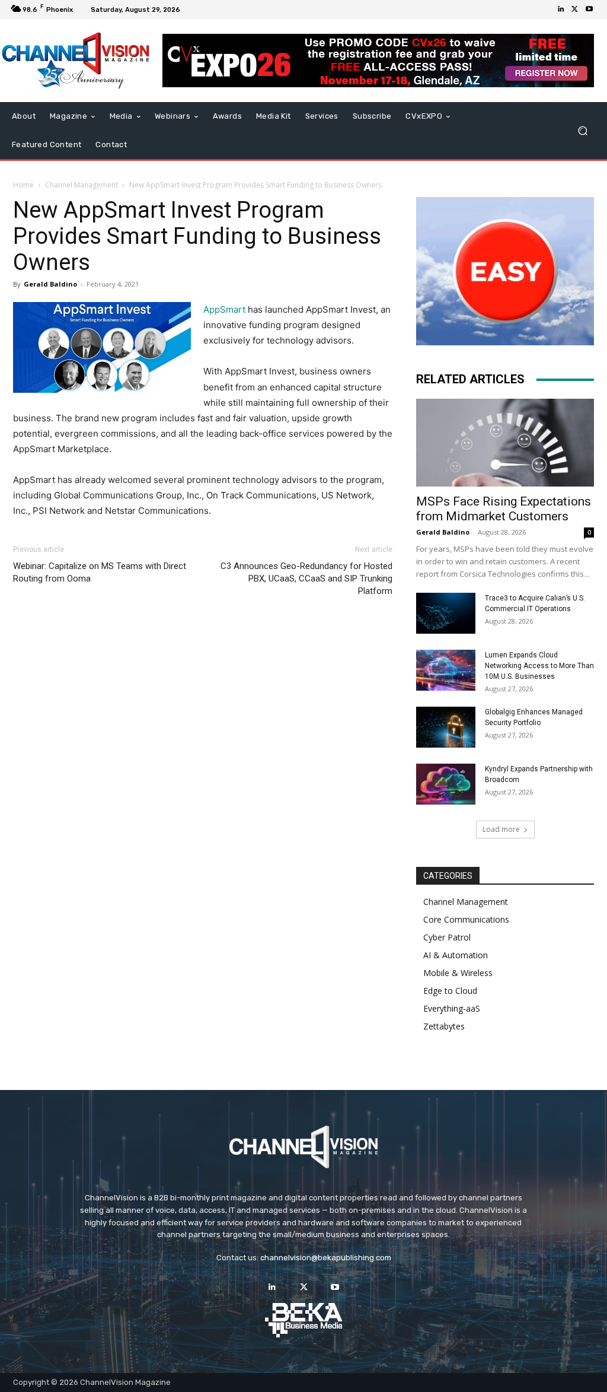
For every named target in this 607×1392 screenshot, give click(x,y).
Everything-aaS (451, 1008)
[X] (575, 9)
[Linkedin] (561, 9)
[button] (582, 131)
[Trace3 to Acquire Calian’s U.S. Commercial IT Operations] (445, 613)
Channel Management (81, 185)
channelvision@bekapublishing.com (325, 1257)
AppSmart (224, 309)
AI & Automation (455, 955)
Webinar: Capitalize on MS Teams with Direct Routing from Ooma (99, 572)
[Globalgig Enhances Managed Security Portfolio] (445, 727)
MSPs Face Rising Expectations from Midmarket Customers (503, 508)
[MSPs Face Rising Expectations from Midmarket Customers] (505, 443)
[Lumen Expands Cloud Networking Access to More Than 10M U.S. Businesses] (445, 670)
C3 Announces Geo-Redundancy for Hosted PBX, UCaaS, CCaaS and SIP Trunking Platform (306, 578)
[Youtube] (589, 9)
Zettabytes (444, 1026)
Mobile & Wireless (458, 972)
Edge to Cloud (450, 990)
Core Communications (466, 919)
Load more (501, 829)
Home (23, 185)
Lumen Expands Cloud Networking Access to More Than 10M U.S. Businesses (539, 666)
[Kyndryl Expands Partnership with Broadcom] (445, 784)
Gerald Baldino (50, 283)
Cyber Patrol (447, 937)
